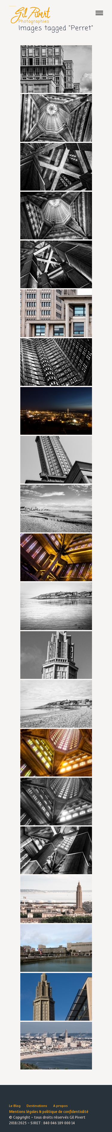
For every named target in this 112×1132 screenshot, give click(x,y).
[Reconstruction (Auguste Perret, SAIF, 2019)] (56, 69)
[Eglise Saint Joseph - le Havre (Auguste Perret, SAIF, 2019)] (56, 655)
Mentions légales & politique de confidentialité (48, 1112)
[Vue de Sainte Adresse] (56, 1045)
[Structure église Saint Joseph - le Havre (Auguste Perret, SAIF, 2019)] (56, 167)
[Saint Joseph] (56, 997)
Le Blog (15, 1106)
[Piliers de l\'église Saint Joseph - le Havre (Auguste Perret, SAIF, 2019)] (56, 264)
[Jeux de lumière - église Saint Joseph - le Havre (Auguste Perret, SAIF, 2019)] (56, 557)
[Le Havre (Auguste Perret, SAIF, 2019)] (56, 411)
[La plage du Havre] (56, 508)
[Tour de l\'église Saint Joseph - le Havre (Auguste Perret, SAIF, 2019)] (56, 118)
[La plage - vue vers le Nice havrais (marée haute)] (56, 704)
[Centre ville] (56, 948)
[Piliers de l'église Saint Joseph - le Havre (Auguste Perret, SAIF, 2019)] (56, 850)
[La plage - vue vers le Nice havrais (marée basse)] (56, 606)
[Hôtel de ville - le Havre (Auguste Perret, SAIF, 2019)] (56, 313)
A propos (60, 1106)
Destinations (37, 1106)
